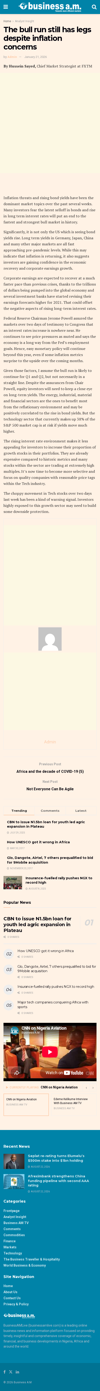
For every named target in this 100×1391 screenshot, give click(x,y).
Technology (12, 1253)
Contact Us (12, 1298)
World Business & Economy (24, 1265)
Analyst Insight (24, 21)
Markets (10, 1247)
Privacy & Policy (16, 1304)
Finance (9, 1241)
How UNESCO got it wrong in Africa (38, 842)
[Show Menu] (5, 7)
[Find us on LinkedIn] (17, 1372)
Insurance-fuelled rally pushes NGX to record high (55, 987)
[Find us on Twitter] (11, 1372)
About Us (10, 1292)
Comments (12, 1229)
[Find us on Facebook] (4, 1372)
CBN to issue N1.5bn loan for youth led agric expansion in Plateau (37, 924)
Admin (12, 57)
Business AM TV (16, 1223)
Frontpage (11, 1211)
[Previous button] (86, 1087)
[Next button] (93, 1087)
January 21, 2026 (35, 57)
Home (7, 21)
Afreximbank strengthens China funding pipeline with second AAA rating (58, 1180)
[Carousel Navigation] (90, 1087)
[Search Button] (94, 7)
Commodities (14, 1235)
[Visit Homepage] (50, 7)
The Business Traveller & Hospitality (31, 1259)
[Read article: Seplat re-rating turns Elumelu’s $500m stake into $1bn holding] (13, 1161)
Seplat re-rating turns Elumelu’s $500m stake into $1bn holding (56, 1158)
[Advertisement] (50, 123)
